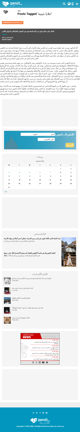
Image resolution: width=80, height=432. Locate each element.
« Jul (5, 191)
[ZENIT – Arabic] (22, 4)
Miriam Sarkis (6, 39)
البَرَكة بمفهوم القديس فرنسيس (21, 318)
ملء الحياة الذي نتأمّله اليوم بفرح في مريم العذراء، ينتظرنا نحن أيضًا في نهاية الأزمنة (32, 238)
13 (40, 176)
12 (29, 176)
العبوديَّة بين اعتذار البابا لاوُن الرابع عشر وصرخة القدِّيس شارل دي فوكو (31, 278)
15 (60, 176)
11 (19, 176)
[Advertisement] (40, 112)
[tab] (30, 336)
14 (50, 176)
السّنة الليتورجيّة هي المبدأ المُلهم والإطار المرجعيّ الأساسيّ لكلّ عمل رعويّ (29, 253)
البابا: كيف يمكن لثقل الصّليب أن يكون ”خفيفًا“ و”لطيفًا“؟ (27, 308)
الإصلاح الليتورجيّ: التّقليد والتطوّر (21, 298)
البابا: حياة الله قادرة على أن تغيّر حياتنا (22, 288)
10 (9, 176)
